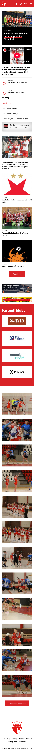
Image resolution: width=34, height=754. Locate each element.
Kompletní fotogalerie (17, 703)
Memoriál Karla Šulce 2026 (12, 266)
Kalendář (22, 742)
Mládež (21, 739)
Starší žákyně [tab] (8, 119)
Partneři (29, 739)
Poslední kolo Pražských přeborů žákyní (15, 234)
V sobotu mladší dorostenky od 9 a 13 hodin (17, 201)
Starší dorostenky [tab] (9, 103)
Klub (3, 739)
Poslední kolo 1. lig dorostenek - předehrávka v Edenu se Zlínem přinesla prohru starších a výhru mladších (15, 165)
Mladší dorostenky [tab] (10, 108)
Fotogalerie (12, 742)
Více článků (17, 274)
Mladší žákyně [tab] (22, 119)
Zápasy (14, 739)
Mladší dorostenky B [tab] (10, 113)
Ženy (8, 739)
